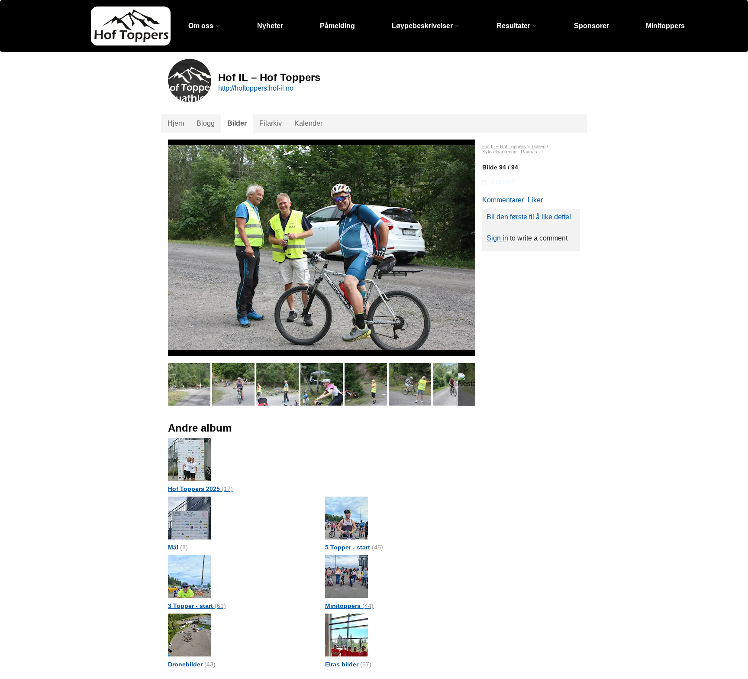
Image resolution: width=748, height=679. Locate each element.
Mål (178, 547)
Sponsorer (591, 25)
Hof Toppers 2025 (200, 488)
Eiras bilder (348, 664)
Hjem (176, 123)
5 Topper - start (354, 547)
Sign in (497, 238)
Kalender (308, 123)
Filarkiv (270, 123)
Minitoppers (665, 25)
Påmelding (337, 25)
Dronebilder (192, 664)
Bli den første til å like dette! (529, 217)
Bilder (237, 123)
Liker (535, 200)
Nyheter (270, 25)
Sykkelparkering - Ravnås (509, 151)
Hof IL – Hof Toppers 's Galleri (513, 146)
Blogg (206, 123)
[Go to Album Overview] (189, 459)
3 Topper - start (197, 605)
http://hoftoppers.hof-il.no (255, 88)
